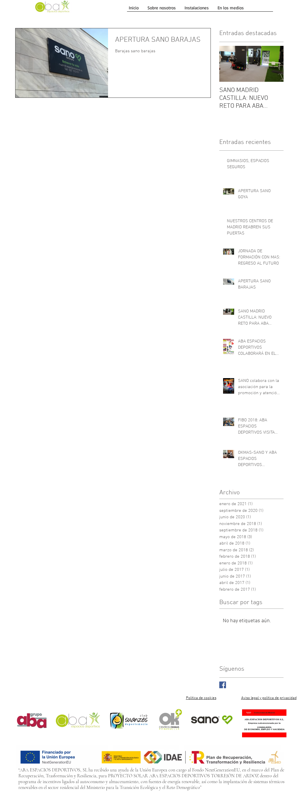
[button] (196, 8)
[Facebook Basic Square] (222, 685)
